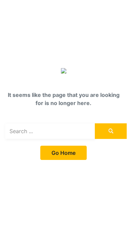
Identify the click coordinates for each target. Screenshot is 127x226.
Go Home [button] (63, 152)
